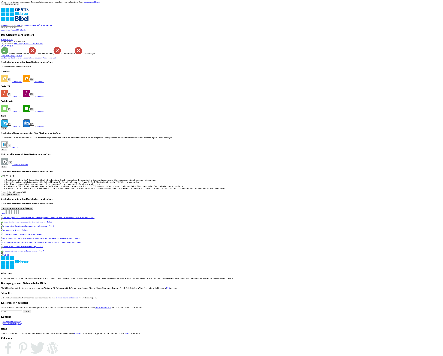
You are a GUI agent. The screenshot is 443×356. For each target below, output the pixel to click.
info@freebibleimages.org (12, 322)
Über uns (42, 25)
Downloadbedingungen (11, 56)
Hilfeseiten (78, 333)
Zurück (4, 128)
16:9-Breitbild (39, 82)
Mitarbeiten (34, 25)
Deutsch (15, 147)
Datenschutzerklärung (92, 2)
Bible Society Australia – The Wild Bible (28, 44)
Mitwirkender (21, 30)
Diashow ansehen (7, 58)
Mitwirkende (25, 25)
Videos (127, 333)
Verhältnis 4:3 (17, 82)
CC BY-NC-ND (7, 46)
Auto (3, 214)
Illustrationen (16, 25)
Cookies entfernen (12, 4)
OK (3, 4)
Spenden (48, 25)
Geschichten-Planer (40, 58)
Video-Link (52, 58)
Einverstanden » (13, 194)
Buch (3, 30)
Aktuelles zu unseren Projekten (67, 298)
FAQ (168, 288)
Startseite (4, 25)
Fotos (9, 25)
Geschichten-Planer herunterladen (13, 208)
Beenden (29, 208)
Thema (7, 30)
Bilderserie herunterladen (23, 58)
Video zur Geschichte (20, 165)
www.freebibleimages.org (12, 324)
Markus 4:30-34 (7, 40)
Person (13, 30)
